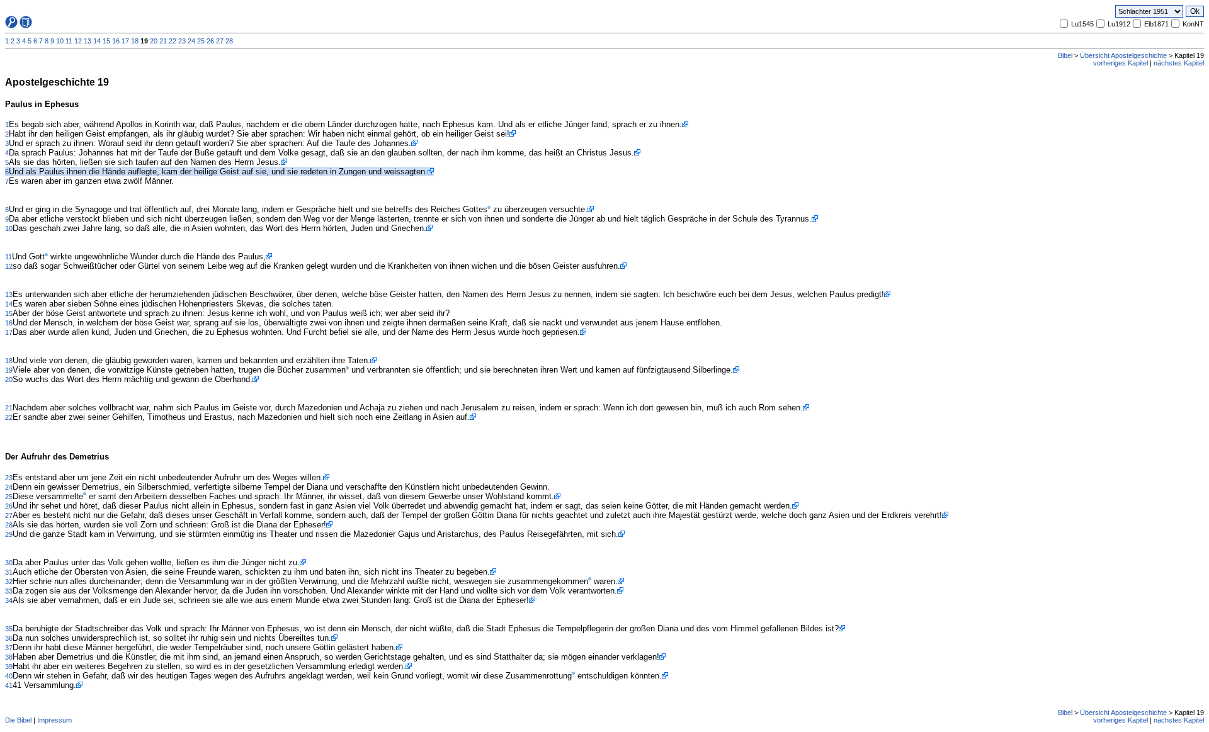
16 (116, 41)
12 (78, 41)
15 (106, 41)
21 (163, 41)
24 (191, 41)
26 (210, 41)
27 (220, 41)
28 (229, 41)
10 (60, 41)
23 (182, 41)
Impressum (54, 720)
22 (172, 41)
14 (97, 41)
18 (135, 41)
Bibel (1065, 55)
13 (87, 41)
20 (153, 41)
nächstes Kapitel (1179, 63)
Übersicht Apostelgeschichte (1123, 55)
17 (125, 41)
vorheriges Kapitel (1120, 63)
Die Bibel (18, 720)
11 (68, 41)
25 (201, 41)
